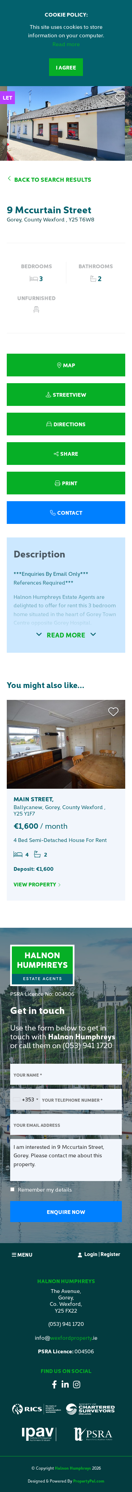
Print (69, 483)
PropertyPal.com (88, 1481)
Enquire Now (66, 1211)
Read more (66, 43)
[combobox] (25, 1099)
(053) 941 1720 (87, 1045)
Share (69, 453)
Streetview (69, 394)
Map (69, 365)
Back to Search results (52, 179)
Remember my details (45, 1189)
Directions (69, 424)
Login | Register (102, 1253)
